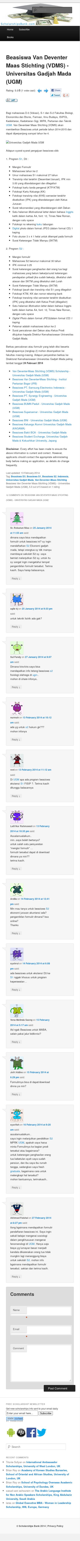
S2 (20, 248)
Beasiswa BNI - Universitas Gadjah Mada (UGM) (39, 420)
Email (20, 1330)
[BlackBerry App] (21, 1436)
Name (20, 1311)
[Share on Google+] (66, 96)
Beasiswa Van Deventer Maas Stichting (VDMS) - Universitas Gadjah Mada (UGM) (38, 69)
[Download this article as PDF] (11, 101)
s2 (51, 671)
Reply (16, 578)
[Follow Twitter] (41, 1436)
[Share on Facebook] (55, 91)
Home (10, 29)
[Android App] (11, 1436)
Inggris (69, 212)
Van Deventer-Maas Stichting (51, 480)
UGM (9, 125)
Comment (18, 1348)
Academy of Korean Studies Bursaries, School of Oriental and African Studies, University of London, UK (37, 1474)
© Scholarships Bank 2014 (31, 1526)
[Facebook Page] (31, 1436)
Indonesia (63, 476)
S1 (20, 159)
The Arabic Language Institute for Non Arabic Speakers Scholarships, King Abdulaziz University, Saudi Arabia (39, 1495)
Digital (15, 228)
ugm (35, 675)
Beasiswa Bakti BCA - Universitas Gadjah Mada (39, 432)
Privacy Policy (55, 1526)
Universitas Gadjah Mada (20, 480)
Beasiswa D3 (18, 476)
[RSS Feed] (14, 1420)
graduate (15, 1171)
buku (39, 224)
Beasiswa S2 (49, 476)
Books (10, 37)
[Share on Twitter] (55, 96)
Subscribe (24, 29)
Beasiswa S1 (34, 476)
